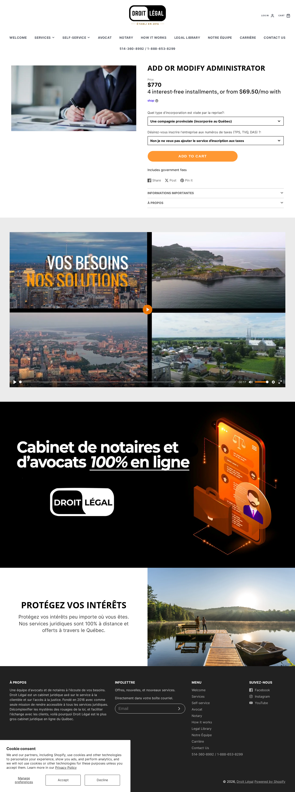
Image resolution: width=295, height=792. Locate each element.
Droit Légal (245, 782)
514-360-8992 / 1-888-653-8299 (147, 49)
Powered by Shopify (269, 782)
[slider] (127, 382)
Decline (102, 780)
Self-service (74, 38)
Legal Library (187, 38)
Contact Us (275, 38)
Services (43, 38)
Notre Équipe (220, 38)
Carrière (248, 38)
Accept (63, 780)
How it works (154, 38)
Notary (126, 38)
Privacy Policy (66, 767)
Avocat (105, 38)
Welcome (18, 38)
